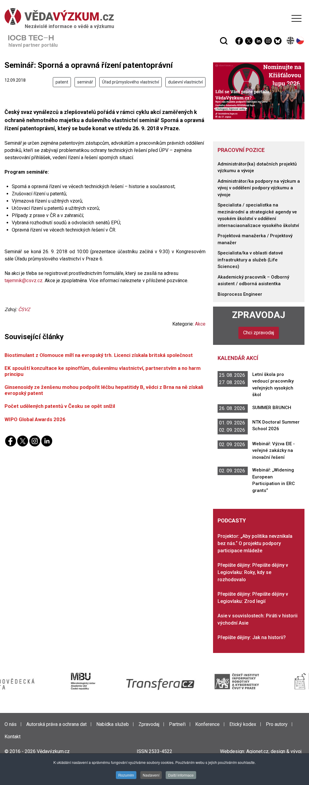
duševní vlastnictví (185, 82)
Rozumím (126, 774)
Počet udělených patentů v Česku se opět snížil (60, 406)
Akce (200, 324)
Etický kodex (242, 724)
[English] (291, 40)
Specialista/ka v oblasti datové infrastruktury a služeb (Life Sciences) (250, 259)
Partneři (177, 724)
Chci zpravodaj (258, 333)
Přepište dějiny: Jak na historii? (252, 637)
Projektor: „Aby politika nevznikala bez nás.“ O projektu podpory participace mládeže (255, 543)
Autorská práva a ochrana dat (56, 724)
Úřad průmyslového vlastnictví (130, 82)
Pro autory (277, 724)
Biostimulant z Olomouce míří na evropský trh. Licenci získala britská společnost (99, 355)
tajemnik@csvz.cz (24, 280)
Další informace (181, 774)
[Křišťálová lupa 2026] (258, 90)
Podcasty (232, 520)
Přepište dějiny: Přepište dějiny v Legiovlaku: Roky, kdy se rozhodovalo (253, 572)
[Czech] (300, 40)
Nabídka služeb (112, 724)
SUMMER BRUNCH (271, 407)
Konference (207, 724)
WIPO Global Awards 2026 (35, 419)
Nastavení (151, 774)
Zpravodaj (258, 314)
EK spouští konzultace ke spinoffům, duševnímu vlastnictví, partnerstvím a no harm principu (103, 371)
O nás (11, 724)
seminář (85, 82)
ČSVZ (24, 309)
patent (62, 82)
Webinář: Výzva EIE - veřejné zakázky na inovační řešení (273, 450)
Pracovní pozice (241, 150)
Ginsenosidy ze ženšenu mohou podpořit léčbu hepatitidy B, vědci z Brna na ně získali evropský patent (104, 390)
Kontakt (13, 736)
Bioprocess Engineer (240, 294)
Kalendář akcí (238, 358)
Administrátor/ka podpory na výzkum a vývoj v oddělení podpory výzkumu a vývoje (259, 187)
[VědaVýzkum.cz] (153, 16)
